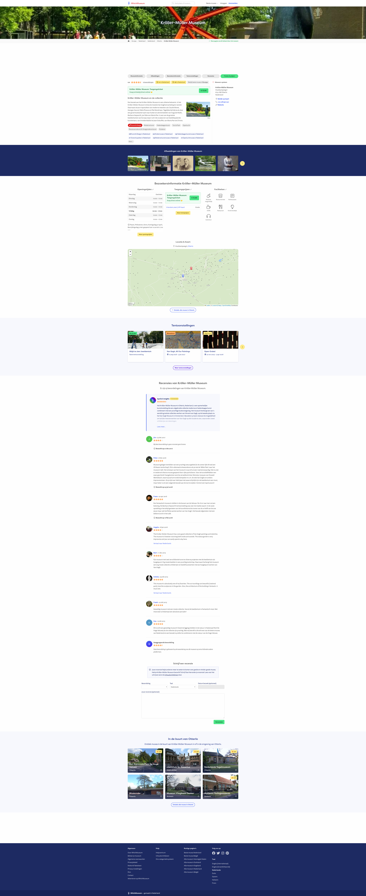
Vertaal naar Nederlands (162, 543)
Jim (154, 437)
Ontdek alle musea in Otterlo (183, 310)
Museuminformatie (137, 76)
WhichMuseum (138, 3)
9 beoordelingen (148, 82)
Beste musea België (191, 856)
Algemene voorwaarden (136, 859)
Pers (129, 872)
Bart (155, 552)
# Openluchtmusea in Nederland (192, 138)
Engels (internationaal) (220, 863)
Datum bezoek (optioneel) (207, 683)
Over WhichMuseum (135, 852)
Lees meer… (161, 426)
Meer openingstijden (145, 234)
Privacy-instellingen (135, 868)
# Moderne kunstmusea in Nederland (165, 138)
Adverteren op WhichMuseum (138, 878)
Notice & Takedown (134, 865)
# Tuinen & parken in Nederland (139, 138)
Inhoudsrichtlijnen (162, 856)
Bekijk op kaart (223, 99)
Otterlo (224, 92)
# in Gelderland (163, 82)
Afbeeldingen (155, 76)
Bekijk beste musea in (198, 82)
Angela (156, 527)
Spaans (214, 876)
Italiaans (215, 879)
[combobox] (183, 3)
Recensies (211, 76)
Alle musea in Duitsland (192, 862)
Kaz (154, 621)
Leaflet (208, 305)
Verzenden (219, 722)
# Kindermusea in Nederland (162, 134)
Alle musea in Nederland (193, 868)
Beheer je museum (134, 856)
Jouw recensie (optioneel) (150, 692)
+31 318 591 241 (223, 102)
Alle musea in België (191, 872)
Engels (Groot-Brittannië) (221, 866)
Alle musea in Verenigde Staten (195, 859)
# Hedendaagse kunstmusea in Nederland (189, 134)
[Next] (242, 163)
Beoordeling (146, 683)
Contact (130, 875)
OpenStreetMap (226, 305)
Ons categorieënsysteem (165, 859)
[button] (191, 268)
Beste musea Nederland (192, 852)
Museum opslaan (220, 82)
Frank (155, 602)
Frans (155, 496)
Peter (155, 458)
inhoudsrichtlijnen (171, 675)
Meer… (131, 141)
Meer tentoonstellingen (183, 368)
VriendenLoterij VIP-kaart (175, 207)
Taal (171, 683)
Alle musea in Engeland (192, 865)
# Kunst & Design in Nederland (139, 134)
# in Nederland (179, 82)
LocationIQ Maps (216, 305)
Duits (214, 873)
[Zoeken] (173, 3)
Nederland (219, 94)
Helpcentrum (161, 852)
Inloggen (223, 3)
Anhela (156, 576)
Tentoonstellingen (192, 76)
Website (221, 105)
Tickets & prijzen (229, 76)
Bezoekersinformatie (173, 76)
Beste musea (211, 3)
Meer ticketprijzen (183, 213)
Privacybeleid (132, 862)
